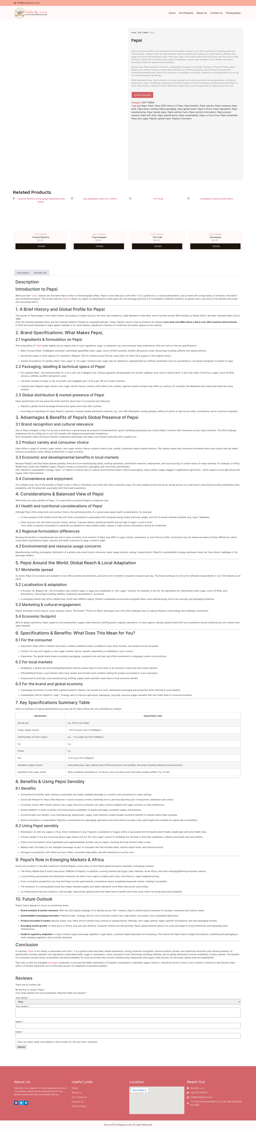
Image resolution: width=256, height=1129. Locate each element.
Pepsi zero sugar (139, 118)
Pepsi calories (207, 105)
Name (19, 1022)
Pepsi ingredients (222, 109)
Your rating (21, 998)
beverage (53, 962)
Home (172, 13)
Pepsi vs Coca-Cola (209, 115)
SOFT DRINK (143, 32)
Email (19, 1032)
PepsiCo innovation (182, 118)
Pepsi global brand (186, 109)
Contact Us (216, 13)
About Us (202, 13)
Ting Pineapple (98, 237)
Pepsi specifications (168, 115)
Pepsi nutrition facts (178, 112)
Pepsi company (222, 105)
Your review (22, 1006)
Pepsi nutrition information (202, 112)
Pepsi (151, 105)
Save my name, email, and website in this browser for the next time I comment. (58, 1042)
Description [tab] (23, 272)
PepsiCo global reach (160, 118)
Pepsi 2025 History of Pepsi (169, 105)
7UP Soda (157, 237)
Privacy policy (233, 13)
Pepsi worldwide (229, 115)
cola (34, 295)
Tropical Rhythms (40, 237)
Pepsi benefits (191, 105)
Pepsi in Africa (204, 109)
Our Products (186, 13)
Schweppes (215, 237)
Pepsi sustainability (188, 115)
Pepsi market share (156, 112)
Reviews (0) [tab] (40, 272)
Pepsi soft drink (148, 115)
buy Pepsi (142, 105)
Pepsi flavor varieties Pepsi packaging (157, 109)
